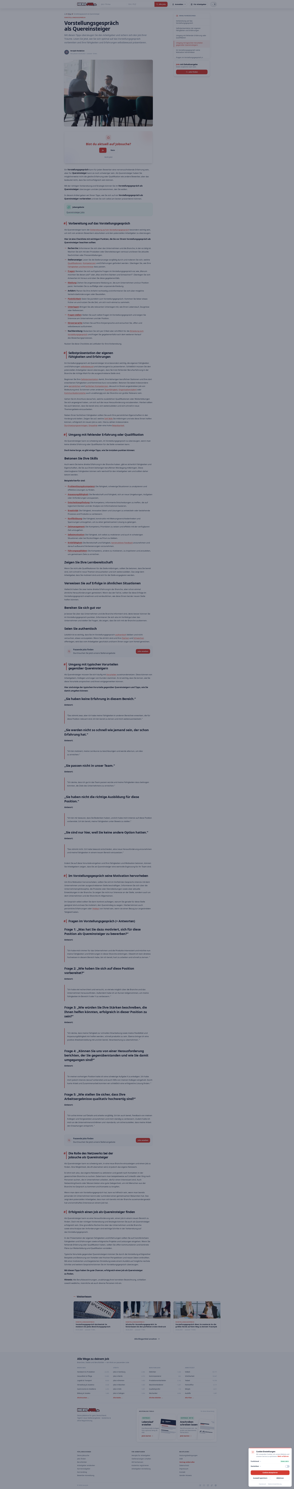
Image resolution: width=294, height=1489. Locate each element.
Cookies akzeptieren (270, 1473)
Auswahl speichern (260, 1478)
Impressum (262, 1484)
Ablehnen (280, 1478)
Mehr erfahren (283, 1456)
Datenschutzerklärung (274, 1484)
